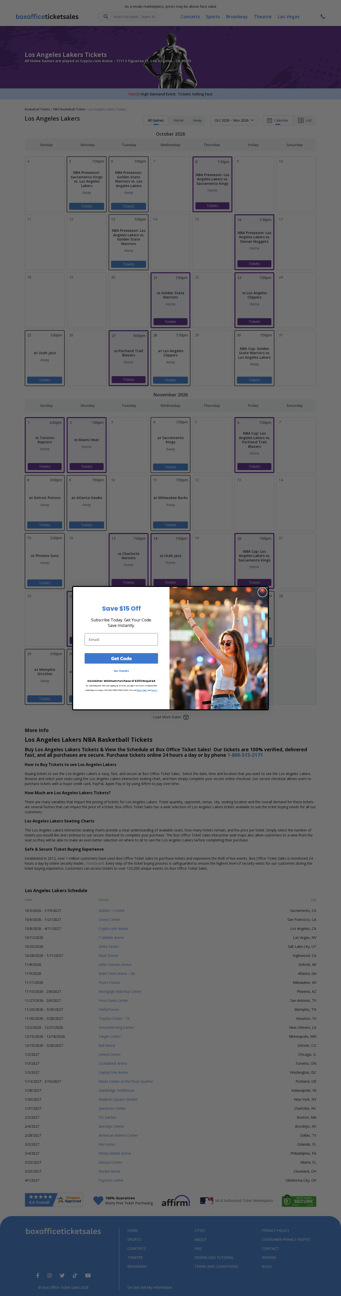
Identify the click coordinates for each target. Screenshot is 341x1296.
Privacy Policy (142, 690)
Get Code (121, 658)
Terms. (154, 690)
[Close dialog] (262, 592)
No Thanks (121, 671)
